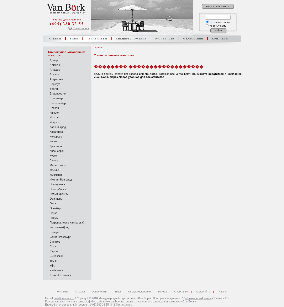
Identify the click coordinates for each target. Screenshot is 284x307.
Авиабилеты (99, 291)
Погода (162, 291)
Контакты (62, 291)
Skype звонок (81, 28)
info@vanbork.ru (64, 298)
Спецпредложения (139, 291)
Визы (118, 291)
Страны (80, 291)
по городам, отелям (220, 22)
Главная (98, 47)
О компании (181, 291)
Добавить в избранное (197, 298)
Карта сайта (203, 291)
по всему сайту (218, 26)
